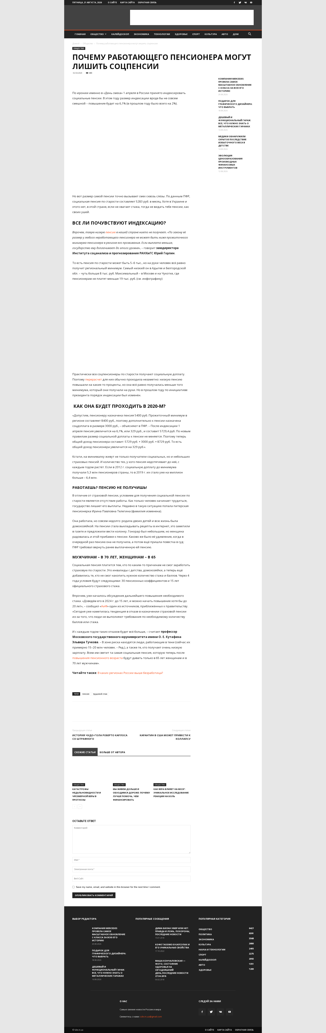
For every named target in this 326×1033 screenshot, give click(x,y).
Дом (236, 34)
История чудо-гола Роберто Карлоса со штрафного (99, 736)
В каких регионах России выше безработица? (130, 673)
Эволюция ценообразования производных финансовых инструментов (230, 161)
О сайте (112, 2)
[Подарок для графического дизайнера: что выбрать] (207, 105)
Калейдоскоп (120, 34)
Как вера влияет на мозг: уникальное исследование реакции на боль (171, 793)
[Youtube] (251, 2)
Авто (225, 34)
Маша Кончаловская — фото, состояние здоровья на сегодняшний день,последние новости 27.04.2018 (171, 968)
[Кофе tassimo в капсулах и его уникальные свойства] (143, 949)
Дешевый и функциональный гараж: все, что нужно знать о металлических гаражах (234, 122)
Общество (97, 34)
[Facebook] (234, 2)
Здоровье (181, 34)
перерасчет (93, 379)
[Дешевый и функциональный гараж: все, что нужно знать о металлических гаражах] (207, 122)
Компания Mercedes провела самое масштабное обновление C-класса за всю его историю (234, 84)
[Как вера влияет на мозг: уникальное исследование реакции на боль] (172, 773)
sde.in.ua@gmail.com (151, 1016)
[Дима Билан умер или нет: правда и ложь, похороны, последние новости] (143, 933)
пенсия (85, 694)
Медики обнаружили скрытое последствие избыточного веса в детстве (232, 141)
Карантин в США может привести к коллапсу (165, 736)
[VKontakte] (245, 2)
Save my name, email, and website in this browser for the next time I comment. (118, 887)
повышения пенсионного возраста (97, 658)
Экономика (141, 34)
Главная (80, 34)
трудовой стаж (100, 694)
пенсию (111, 232)
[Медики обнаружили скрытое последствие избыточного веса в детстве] (207, 141)
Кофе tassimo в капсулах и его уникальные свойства (172, 946)
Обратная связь (147, 2)
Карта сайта (127, 2)
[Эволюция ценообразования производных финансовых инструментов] (207, 160)
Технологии (162, 34)
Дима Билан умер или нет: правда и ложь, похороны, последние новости (172, 931)
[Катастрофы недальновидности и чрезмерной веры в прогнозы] (90, 773)
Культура (211, 34)
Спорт (196, 34)
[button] (250, 34)
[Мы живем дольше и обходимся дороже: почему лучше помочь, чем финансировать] (131, 773)
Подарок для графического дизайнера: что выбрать (235, 104)
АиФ (104, 606)
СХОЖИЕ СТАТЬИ (85, 752)
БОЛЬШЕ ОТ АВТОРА (112, 752)
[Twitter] (239, 2)
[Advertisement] (192, 17)
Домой (75, 43)
